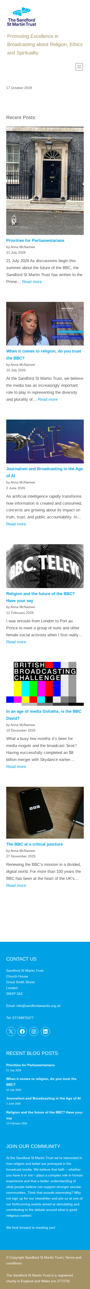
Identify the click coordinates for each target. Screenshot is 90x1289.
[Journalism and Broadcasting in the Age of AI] (45, 443)
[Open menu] (79, 66)
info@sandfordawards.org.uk (38, 1006)
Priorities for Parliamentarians (35, 240)
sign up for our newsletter (31, 1198)
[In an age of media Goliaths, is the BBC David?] (45, 685)
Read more (32, 281)
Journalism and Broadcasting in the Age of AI (44, 1098)
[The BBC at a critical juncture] (45, 814)
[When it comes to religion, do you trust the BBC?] (45, 325)
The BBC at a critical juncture (34, 844)
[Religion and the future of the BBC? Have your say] (45, 567)
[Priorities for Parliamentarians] (45, 182)
